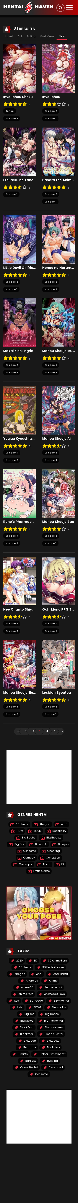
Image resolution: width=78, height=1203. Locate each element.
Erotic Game (41, 871)
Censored (29, 851)
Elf (62, 864)
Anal (63, 824)
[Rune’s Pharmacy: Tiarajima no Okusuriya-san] (19, 493)
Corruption (52, 857)
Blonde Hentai (53, 1034)
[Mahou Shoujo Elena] (19, 664)
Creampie (25, 864)
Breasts (22, 1054)
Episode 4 (11, 365)
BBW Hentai (61, 1000)
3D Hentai (21, 824)
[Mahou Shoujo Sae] (58, 493)
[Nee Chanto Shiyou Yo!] (19, 581)
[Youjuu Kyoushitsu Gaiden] (19, 410)
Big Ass (29, 1014)
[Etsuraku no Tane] (19, 152)
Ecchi (46, 864)
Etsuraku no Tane (18, 180)
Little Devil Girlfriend (19, 268)
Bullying (52, 1061)
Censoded (55, 1067)
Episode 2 (11, 118)
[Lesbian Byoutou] (58, 664)
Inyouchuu (51, 97)
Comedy (29, 857)
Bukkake (30, 1061)
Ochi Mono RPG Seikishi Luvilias (58, 609)
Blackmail (27, 1034)
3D (35, 960)
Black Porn (26, 1027)
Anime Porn (25, 994)
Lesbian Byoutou (56, 693)
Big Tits (19, 844)
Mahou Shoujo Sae (58, 522)
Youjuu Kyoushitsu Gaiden (19, 439)
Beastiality (59, 831)
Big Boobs (28, 837)
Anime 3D (26, 987)
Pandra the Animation (58, 180)
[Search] (60, 8)
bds (20, 1007)
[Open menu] (69, 7)
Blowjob (62, 844)
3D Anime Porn (57, 960)
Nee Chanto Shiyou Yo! (19, 609)
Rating (31, 36)
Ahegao (44, 824)
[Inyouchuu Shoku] (19, 68)
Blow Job (40, 844)
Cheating (53, 851)
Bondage (29, 1047)
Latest (9, 36)
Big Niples (26, 1020)
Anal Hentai (60, 974)
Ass (16, 1000)
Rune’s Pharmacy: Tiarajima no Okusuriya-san (19, 522)
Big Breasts (53, 837)
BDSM (37, 831)
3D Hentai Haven (53, 967)
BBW (19, 831)
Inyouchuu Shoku (18, 97)
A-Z (20, 36)
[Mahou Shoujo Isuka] (58, 322)
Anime (52, 980)
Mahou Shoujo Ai (56, 439)
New (62, 36)
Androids (31, 980)
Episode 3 (50, 282)
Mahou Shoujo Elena (19, 693)
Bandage (36, 1000)
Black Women (53, 1027)
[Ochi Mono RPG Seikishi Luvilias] (58, 581)
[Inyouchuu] (58, 68)
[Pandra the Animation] (58, 152)
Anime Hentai (53, 987)
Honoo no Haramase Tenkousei (58, 268)
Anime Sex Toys (54, 994)
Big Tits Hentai (53, 1020)
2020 (19, 960)
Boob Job (53, 1047)
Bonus (9, 111)
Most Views (47, 36)
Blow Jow (52, 1040)
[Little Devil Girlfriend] (19, 239)
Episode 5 (50, 452)
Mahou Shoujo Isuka (58, 351)
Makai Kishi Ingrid (18, 351)
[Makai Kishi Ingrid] (19, 322)
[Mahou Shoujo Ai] (58, 410)
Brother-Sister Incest (51, 1054)
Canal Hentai (29, 1067)
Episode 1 (50, 118)
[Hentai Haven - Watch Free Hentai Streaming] (28, 7)
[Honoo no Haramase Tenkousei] (58, 239)
